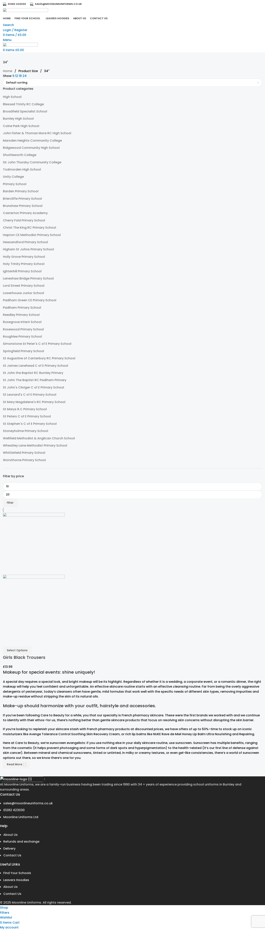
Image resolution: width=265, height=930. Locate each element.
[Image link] (22, 779)
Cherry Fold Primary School (24, 220)
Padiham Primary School (22, 307)
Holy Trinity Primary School (23, 264)
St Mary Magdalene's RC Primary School (34, 402)
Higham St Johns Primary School (28, 249)
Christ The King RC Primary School (29, 227)
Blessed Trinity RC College (23, 104)
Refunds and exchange (21, 841)
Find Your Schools (17, 873)
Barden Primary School (20, 191)
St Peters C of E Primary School (27, 416)
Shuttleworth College (19, 155)
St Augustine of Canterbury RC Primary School (39, 358)
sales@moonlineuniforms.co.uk (28, 803)
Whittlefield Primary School (24, 452)
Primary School (14, 184)
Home (8, 71)
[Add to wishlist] (18, 641)
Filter (10, 503)
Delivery (9, 848)
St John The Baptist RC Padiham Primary (34, 380)
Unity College (13, 176)
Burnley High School (18, 118)
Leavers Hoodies (16, 880)
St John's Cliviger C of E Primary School (33, 387)
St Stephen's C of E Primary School (30, 423)
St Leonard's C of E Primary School (29, 394)
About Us (10, 834)
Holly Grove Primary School (24, 256)
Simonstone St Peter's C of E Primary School (37, 343)
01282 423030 (14, 810)
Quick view (8, 641)
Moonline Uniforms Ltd (20, 817)
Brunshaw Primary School (22, 206)
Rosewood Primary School (23, 329)
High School (12, 97)
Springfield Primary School (23, 351)
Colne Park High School (21, 126)
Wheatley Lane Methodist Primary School (35, 445)
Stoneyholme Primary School (25, 431)
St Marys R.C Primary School (25, 409)
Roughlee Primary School (22, 336)
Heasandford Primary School (25, 242)
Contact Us (12, 855)
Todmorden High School (22, 169)
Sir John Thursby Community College (32, 162)
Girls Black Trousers (24, 657)
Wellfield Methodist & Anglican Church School (39, 438)
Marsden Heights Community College (32, 140)
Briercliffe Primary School (22, 198)
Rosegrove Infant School (22, 322)
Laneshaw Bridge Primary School (28, 278)
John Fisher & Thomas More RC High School (37, 133)
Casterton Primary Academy (25, 213)
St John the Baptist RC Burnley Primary (33, 373)
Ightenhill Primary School (22, 271)
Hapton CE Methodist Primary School (32, 235)
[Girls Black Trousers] (34, 543)
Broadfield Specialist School (25, 111)
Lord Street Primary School (23, 285)
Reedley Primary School (21, 315)
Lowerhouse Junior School (23, 293)
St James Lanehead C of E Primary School (35, 365)
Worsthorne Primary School (24, 460)
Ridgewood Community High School (31, 147)
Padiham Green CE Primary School (29, 300)
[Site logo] (25, 11)
